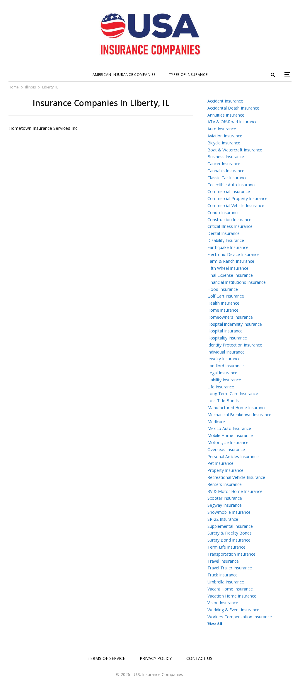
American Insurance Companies (124, 74)
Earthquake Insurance (227, 247)
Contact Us (199, 658)
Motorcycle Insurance (227, 442)
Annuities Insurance (225, 115)
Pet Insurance (220, 463)
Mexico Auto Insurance (229, 428)
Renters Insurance (224, 484)
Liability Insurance (224, 380)
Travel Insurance (223, 561)
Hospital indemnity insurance (234, 324)
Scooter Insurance (224, 498)
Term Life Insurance (226, 547)
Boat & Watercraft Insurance (234, 150)
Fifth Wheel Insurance (227, 268)
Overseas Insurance (226, 449)
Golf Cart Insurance (225, 296)
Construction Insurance (229, 219)
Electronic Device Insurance (233, 254)
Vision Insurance (222, 602)
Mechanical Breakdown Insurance (239, 414)
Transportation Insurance (231, 554)
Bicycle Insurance (223, 143)
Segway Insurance (224, 505)
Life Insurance (220, 387)
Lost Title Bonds (223, 400)
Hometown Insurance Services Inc (42, 128)
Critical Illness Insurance (230, 226)
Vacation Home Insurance (231, 596)
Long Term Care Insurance (232, 393)
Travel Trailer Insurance (229, 568)
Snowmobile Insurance (228, 512)
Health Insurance (223, 303)
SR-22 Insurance (222, 519)
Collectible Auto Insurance (232, 184)
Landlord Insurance (225, 365)
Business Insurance (225, 156)
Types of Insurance (188, 74)
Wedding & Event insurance (233, 609)
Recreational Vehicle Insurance (236, 477)
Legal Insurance (222, 372)
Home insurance (222, 310)
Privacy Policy (156, 658)
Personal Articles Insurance (233, 456)
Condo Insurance (223, 212)
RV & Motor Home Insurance (234, 491)
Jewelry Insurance (224, 358)
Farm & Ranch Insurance (230, 261)
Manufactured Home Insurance (237, 407)
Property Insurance (225, 470)
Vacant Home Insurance (230, 589)
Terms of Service (106, 658)
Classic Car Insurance (227, 177)
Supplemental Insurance (230, 526)
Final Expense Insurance (230, 275)
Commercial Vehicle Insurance (235, 205)
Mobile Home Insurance (230, 435)
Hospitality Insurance (227, 338)
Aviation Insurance (224, 136)
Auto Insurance (221, 129)
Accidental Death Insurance (233, 108)
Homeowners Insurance (230, 317)
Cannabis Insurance (225, 170)
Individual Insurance (226, 352)
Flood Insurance (222, 289)
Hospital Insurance (225, 331)
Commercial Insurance (228, 191)
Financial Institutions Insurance (236, 282)
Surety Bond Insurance (228, 540)
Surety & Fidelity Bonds (229, 533)
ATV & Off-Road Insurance (232, 121)
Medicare (216, 421)
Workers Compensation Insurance (239, 616)
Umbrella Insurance (225, 582)
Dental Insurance (223, 233)
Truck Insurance (222, 575)
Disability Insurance (225, 240)
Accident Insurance (225, 101)
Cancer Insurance (223, 163)
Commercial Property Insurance (237, 198)
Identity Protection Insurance (234, 345)
